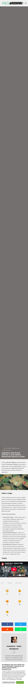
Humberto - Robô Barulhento (14, 647)
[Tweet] (20, 624)
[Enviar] (7, 629)
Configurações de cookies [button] (9, 682)
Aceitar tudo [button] (20, 682)
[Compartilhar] (7, 624)
